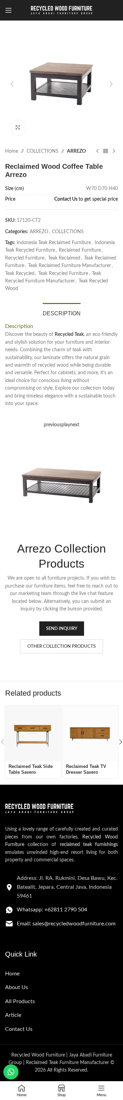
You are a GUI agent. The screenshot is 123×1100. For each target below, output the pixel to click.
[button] (12, 84)
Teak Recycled (20, 273)
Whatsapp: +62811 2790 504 (52, 909)
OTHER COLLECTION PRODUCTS (61, 646)
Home (11, 151)
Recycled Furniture (24, 258)
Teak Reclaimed (64, 258)
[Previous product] (97, 151)
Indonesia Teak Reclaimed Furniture (54, 242)
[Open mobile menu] (8, 10)
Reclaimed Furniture (80, 250)
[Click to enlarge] (18, 127)
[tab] (62, 312)
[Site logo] (61, 10)
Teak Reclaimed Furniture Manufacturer (69, 265)
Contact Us (66, 199)
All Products (20, 1001)
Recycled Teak (69, 334)
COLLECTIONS (42, 151)
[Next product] (114, 151)
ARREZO (76, 151)
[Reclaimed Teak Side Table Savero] (32, 733)
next (74, 424)
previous (53, 424)
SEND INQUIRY (61, 629)
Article (13, 1015)
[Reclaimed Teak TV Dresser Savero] (90, 733)
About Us (16, 987)
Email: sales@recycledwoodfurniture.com (66, 923)
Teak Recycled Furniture (63, 273)
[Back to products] (105, 151)
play (66, 424)
